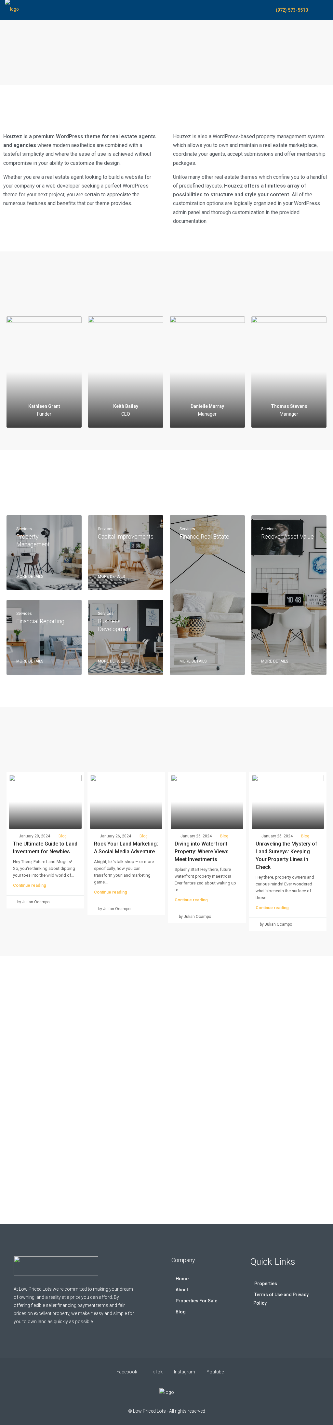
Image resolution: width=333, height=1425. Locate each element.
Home (182, 1278)
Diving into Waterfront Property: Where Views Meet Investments (202, 851)
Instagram (184, 1371)
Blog (63, 836)
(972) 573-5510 (291, 10)
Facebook (126, 1371)
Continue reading (29, 885)
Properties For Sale (196, 1300)
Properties (265, 1283)
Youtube (215, 1371)
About (182, 1289)
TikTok (156, 1371)
